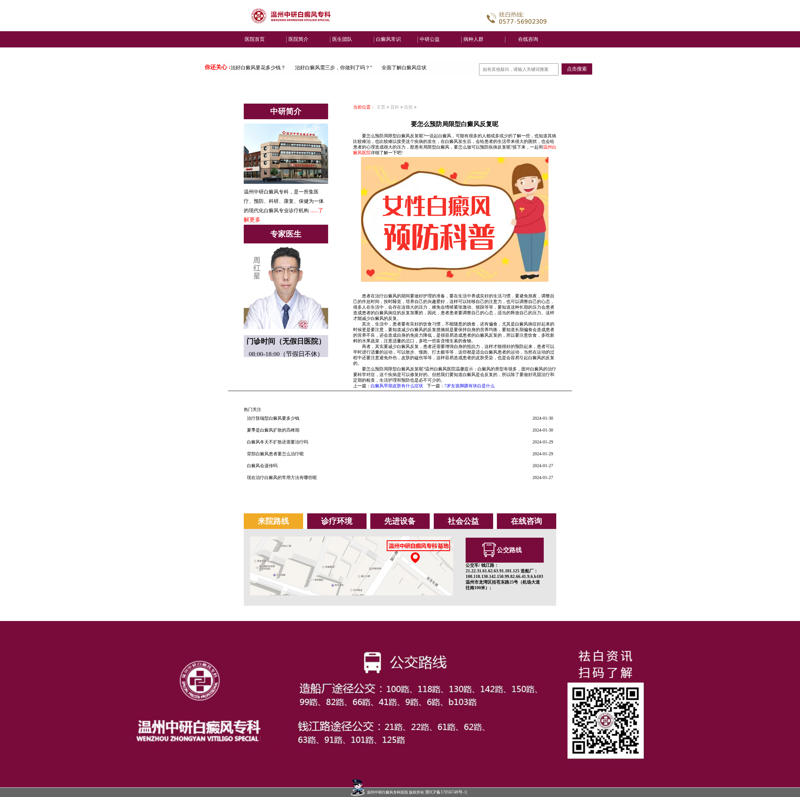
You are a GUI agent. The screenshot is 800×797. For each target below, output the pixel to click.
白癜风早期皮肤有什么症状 (397, 386)
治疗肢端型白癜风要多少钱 (273, 418)
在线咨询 (528, 39)
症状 (408, 107)
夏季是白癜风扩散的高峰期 (273, 430)
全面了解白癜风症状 (404, 67)
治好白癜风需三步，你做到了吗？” (333, 67)
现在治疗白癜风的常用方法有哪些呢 (282, 477)
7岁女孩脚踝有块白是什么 (469, 386)
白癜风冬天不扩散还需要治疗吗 (277, 442)
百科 (394, 107)
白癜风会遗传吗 (262, 465)
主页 (381, 107)
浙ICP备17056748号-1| (446, 792)
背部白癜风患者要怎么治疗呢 (275, 454)
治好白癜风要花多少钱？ (258, 67)
